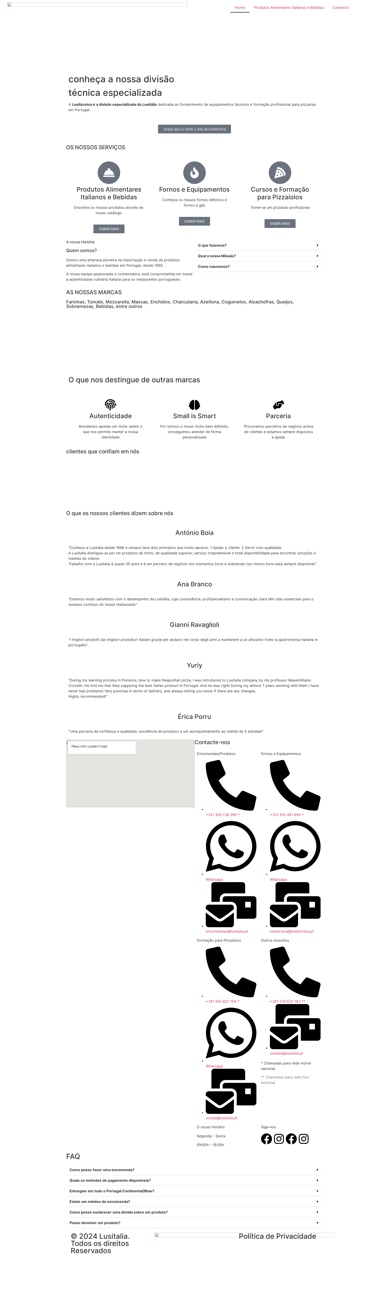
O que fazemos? (212, 245)
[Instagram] (279, 1139)
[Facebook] (266, 1139)
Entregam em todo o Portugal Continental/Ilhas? (112, 1191)
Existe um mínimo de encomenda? (100, 1201)
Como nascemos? (214, 266)
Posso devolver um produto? (95, 1222)
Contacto (341, 7)
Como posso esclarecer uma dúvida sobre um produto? (119, 1212)
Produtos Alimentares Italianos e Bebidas (289, 7)
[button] (258, 245)
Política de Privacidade (277, 1236)
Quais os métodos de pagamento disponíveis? (110, 1180)
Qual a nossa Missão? (217, 256)
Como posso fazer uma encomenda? (102, 1170)
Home (240, 7)
